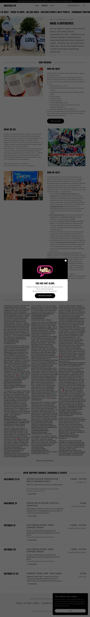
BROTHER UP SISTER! (45, 295)
